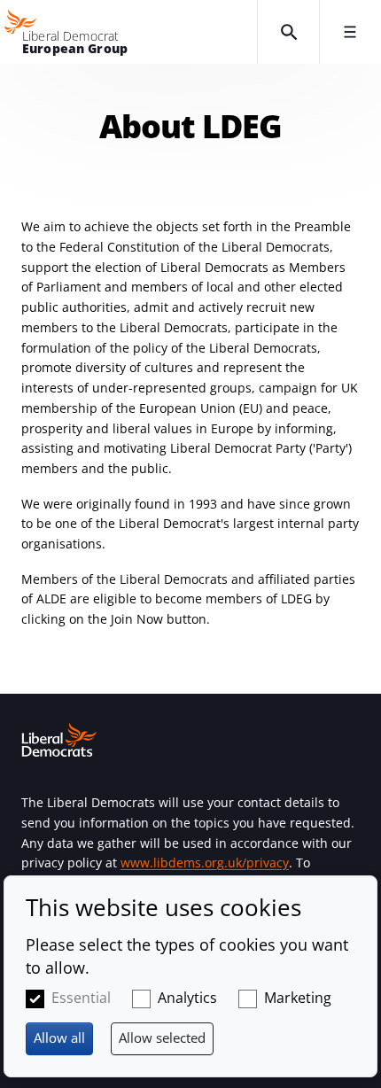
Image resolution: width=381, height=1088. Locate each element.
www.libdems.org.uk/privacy (205, 862)
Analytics (187, 997)
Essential (81, 997)
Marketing (297, 997)
